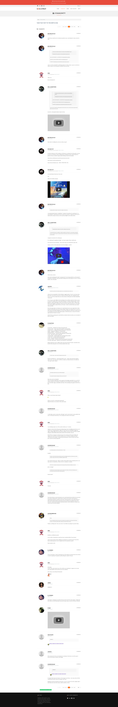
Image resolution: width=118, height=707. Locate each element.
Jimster (50, 286)
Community (63, 8)
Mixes (68, 8)
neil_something (52, 87)
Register (45, 689)
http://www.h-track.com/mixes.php (54, 160)
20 (74, 26)
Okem (49, 583)
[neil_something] (42, 89)
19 (72, 26)
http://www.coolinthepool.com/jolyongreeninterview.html (58, 157)
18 (70, 26)
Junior (49, 651)
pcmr (49, 608)
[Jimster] (42, 288)
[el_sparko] (42, 552)
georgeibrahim (52, 513)
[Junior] (42, 654)
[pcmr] (42, 610)
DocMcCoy (51, 149)
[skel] (42, 75)
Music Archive (73, 8)
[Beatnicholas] (42, 36)
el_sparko (50, 550)
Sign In (79, 5)
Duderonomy (51, 368)
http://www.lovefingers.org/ (53, 162)
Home (58, 8)
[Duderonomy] (42, 370)
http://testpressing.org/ (65, 59)
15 (65, 26)
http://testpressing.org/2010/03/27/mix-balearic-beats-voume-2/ (64, 104)
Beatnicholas (51, 33)
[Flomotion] (42, 325)
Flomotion (51, 323)
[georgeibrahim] (42, 515)
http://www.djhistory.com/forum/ (66, 57)
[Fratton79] (42, 637)
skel (49, 73)
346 (78, 26)
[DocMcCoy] (42, 151)
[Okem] (42, 585)
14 (63, 26)
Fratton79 (50, 635)
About (79, 8)
